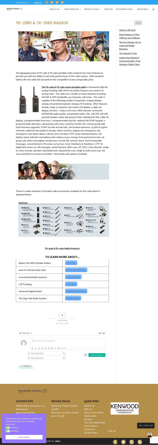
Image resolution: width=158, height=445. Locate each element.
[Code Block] (55, 348)
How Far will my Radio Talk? (76, 270)
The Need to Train (128, 53)
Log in (112, 431)
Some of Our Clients (94, 412)
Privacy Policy (91, 432)
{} (61, 348)
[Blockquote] (51, 348)
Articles (108, 9)
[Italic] (35, 348)
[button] (149, 436)
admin (57, 441)
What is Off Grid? (127, 30)
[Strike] (42, 348)
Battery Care (71, 262)
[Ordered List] (45, 348)
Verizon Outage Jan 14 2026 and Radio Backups (130, 45)
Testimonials (90, 416)
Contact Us (38, 2)
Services (88, 419)
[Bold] (32, 348)
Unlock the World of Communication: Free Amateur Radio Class (129, 61)
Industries (142, 9)
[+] (64, 348)
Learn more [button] (10, 424)
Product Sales (91, 9)
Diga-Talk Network (73, 298)
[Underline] (38, 348)
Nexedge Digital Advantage (76, 291)
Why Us (88, 409)
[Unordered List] (48, 348)
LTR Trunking (71, 284)
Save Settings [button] (24, 437)
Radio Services (71, 9)
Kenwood (25, 73)
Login (103, 333)
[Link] (58, 348)
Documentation (124, 9)
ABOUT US (54, 9)
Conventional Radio (73, 277)
